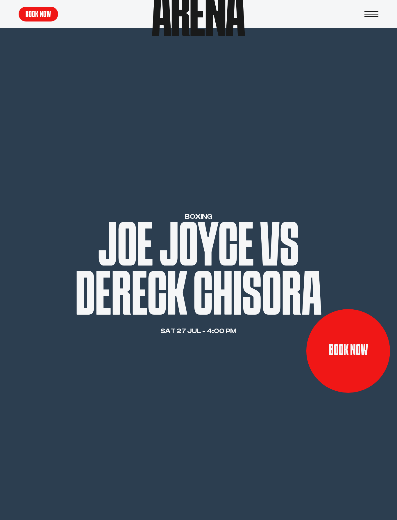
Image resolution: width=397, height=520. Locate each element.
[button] (371, 14)
